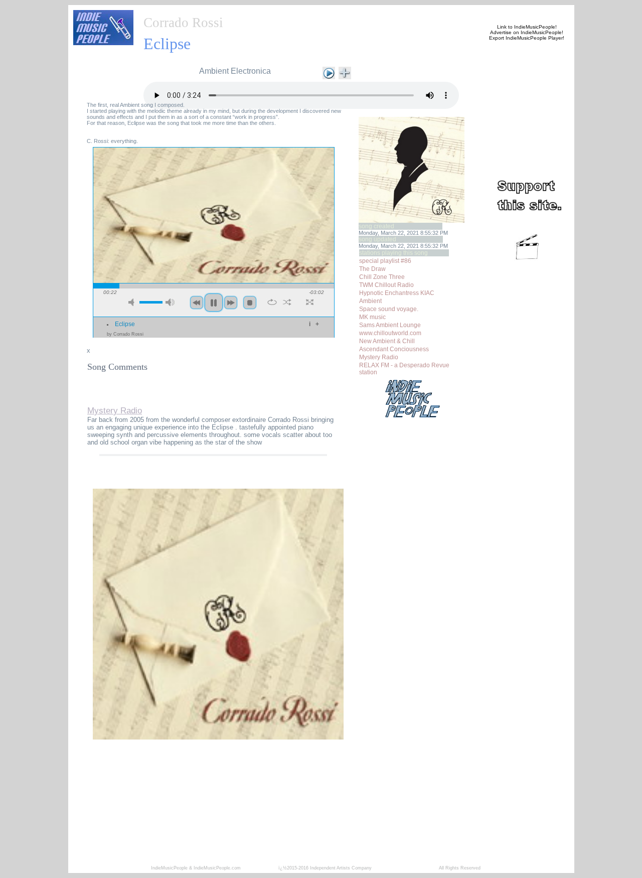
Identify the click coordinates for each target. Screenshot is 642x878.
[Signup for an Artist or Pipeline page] (209, 11)
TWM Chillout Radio (386, 284)
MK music (372, 317)
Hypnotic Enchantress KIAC (396, 293)
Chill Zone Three (382, 276)
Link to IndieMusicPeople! (527, 27)
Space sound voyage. (388, 309)
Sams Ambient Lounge (390, 325)
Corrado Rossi (183, 22)
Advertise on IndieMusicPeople (526, 32)
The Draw (372, 268)
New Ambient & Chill (387, 341)
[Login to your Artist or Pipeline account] (257, 11)
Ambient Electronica (235, 71)
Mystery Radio (378, 357)
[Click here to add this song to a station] (345, 72)
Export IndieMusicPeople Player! (526, 38)
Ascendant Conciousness (394, 349)
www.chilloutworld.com (390, 333)
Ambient (370, 301)
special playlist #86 (385, 260)
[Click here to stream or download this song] (329, 72)
